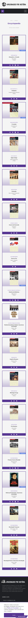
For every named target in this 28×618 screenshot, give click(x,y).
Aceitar (14, 615)
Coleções (16, 20)
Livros (11, 20)
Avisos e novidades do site (9, 600)
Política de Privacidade (13, 608)
